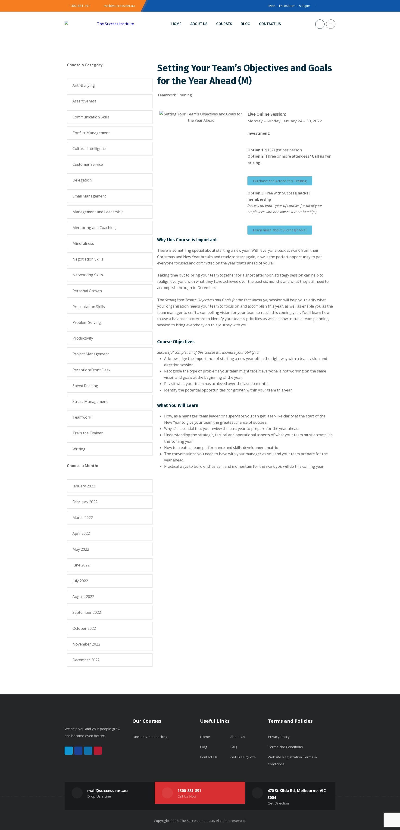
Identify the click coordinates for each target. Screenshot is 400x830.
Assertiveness (84, 101)
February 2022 (84, 501)
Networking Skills (87, 274)
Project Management (90, 353)
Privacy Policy (279, 736)
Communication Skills (90, 117)
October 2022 (84, 628)
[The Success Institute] (99, 24)
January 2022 (83, 486)
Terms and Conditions (285, 746)
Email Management (89, 196)
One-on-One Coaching (150, 736)
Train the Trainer (87, 433)
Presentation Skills (88, 306)
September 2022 (86, 612)
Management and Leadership (98, 211)
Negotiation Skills (87, 259)
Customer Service (87, 164)
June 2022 (81, 565)
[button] (279, 180)
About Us (237, 736)
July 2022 (80, 580)
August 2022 (83, 596)
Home (205, 736)
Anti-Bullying (83, 85)
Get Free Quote (243, 757)
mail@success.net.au (107, 790)
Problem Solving (86, 322)
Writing (78, 449)
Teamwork (81, 417)
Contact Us (209, 757)
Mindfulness (83, 243)
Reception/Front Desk (91, 369)
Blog (203, 746)
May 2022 (80, 549)
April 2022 (81, 533)
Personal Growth (87, 290)
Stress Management (90, 401)
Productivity (82, 338)
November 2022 (86, 644)
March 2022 (82, 517)
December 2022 (86, 659)
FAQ (233, 746)
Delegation (82, 180)
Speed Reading (85, 385)
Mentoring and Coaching (94, 227)
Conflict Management (91, 132)
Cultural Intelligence (89, 148)
